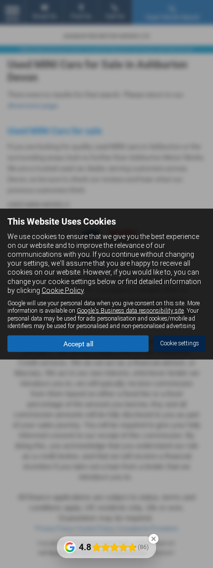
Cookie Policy (63, 290)
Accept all (78, 343)
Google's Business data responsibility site (130, 310)
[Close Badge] (154, 539)
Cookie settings (179, 343)
